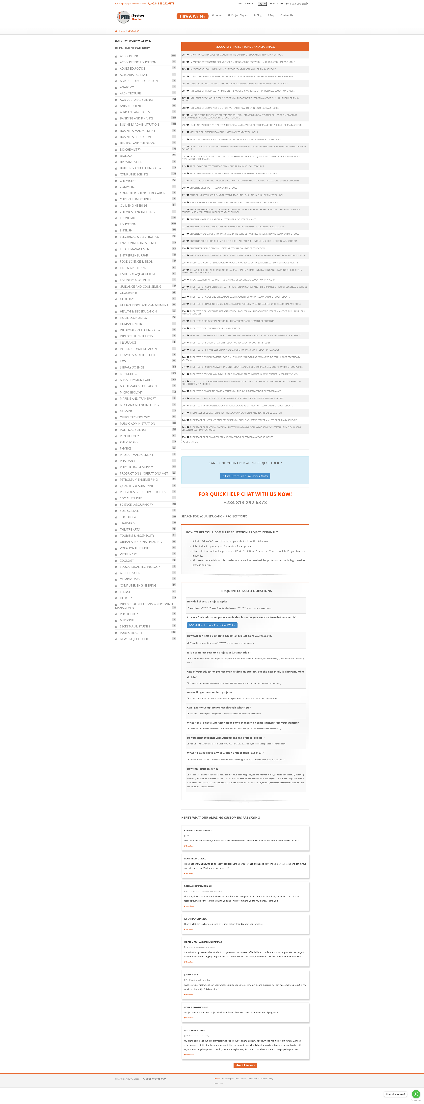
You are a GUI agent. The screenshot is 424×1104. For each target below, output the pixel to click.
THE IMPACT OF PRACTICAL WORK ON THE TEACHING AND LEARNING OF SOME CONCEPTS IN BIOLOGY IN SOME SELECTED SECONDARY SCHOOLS (241, 428)
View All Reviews (245, 1065)
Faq (271, 15)
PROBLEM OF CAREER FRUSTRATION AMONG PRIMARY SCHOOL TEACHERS (227, 166)
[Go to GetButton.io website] (416, 1101)
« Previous (186, 442)
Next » (195, 442)
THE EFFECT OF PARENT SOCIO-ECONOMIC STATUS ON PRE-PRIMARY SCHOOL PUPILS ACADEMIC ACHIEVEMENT (245, 335)
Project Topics (239, 15)
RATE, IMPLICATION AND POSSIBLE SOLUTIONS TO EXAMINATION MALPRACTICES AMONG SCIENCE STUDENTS (244, 180)
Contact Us (286, 15)
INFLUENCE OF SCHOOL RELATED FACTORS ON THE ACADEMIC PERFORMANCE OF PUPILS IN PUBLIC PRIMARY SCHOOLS (240, 99)
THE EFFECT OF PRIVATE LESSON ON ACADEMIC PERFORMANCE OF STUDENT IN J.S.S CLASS (234, 349)
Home (217, 15)
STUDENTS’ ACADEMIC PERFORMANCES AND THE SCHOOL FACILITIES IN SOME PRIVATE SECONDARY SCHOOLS (244, 233)
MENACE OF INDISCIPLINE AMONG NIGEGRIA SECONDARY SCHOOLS (224, 132)
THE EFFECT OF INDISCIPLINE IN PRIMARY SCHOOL (215, 328)
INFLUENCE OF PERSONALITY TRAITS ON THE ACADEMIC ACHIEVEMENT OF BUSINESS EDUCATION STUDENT (243, 90)
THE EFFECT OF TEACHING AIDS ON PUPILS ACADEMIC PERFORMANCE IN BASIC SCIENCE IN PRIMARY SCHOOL (244, 374)
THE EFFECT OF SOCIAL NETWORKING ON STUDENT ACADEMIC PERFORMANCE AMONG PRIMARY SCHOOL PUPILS (246, 366)
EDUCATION (133, 30)
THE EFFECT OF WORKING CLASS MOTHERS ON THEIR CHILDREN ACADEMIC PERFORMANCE (235, 391)
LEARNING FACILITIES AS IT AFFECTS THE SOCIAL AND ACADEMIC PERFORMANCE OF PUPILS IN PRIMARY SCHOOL (246, 124)
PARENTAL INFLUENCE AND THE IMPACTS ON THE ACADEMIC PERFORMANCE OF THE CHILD (235, 139)
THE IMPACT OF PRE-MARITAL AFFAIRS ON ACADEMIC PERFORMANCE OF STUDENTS (231, 437)
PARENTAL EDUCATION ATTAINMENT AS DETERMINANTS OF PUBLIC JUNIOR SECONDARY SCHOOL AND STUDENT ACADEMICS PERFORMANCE (241, 158)
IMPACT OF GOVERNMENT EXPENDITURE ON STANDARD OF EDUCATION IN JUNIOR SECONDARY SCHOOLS (242, 61)
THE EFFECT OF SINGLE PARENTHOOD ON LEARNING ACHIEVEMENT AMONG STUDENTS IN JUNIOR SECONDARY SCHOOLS (241, 358)
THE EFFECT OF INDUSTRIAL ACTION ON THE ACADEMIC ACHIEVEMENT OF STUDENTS (232, 320)
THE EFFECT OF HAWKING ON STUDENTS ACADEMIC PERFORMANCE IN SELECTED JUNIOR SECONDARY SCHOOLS (245, 303)
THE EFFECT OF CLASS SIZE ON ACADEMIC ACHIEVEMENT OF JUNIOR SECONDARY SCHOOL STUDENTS (240, 296)
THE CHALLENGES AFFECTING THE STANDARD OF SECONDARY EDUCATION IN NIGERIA (232, 279)
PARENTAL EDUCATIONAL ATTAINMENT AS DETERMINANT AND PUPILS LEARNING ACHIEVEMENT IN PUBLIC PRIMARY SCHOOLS (244, 148)
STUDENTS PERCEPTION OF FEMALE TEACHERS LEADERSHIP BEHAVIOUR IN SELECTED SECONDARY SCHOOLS (243, 240)
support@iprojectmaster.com (132, 3)
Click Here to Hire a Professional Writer (246, 476)
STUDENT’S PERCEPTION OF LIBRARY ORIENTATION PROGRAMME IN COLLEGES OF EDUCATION (237, 226)
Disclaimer (218, 1083)
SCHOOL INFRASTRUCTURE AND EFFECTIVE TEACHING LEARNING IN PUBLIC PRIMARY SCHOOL (237, 195)
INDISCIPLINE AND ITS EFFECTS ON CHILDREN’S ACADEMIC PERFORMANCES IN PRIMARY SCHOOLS (239, 83)
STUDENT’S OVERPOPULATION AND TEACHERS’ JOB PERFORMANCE (223, 219)
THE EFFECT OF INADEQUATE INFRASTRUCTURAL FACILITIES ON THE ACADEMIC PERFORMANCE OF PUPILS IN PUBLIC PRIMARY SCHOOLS (243, 312)
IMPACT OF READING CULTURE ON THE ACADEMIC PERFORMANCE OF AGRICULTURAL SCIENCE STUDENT (241, 76)
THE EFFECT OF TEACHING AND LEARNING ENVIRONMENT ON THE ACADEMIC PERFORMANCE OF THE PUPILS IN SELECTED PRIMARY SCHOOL (241, 382)
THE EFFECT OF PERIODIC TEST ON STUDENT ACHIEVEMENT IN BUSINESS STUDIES (230, 342)
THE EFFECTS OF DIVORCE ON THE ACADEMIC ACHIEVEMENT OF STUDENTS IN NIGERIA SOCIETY (237, 398)
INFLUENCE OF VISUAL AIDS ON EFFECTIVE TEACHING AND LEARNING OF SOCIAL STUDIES (234, 107)
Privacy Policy (267, 1078)
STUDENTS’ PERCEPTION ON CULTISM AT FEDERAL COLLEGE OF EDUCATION (227, 248)
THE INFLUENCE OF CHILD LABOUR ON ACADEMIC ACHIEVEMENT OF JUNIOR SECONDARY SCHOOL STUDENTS (244, 262)
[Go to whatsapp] (416, 1094)
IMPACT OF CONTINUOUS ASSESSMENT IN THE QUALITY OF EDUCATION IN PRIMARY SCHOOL (236, 54)
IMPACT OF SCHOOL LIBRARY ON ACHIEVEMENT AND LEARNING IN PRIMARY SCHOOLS (233, 69)
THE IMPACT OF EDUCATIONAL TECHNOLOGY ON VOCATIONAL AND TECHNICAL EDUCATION (236, 412)
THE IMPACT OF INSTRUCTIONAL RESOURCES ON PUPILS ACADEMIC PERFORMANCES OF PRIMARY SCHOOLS (243, 420)
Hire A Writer (241, 1078)
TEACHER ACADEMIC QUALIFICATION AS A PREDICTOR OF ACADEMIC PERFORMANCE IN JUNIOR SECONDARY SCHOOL (248, 255)
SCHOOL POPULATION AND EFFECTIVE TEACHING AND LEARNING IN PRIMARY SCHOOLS (234, 202)
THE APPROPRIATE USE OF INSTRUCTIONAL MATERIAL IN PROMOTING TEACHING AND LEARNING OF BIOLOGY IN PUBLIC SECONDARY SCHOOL (242, 271)
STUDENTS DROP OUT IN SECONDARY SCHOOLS (213, 187)
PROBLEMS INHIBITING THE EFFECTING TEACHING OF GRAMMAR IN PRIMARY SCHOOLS (233, 173)
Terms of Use (253, 1078)
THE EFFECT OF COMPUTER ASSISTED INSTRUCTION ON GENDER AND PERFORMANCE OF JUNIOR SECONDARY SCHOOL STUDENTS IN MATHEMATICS (244, 288)
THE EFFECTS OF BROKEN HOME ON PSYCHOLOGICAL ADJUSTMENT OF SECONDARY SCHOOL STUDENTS (241, 405)
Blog (259, 15)
